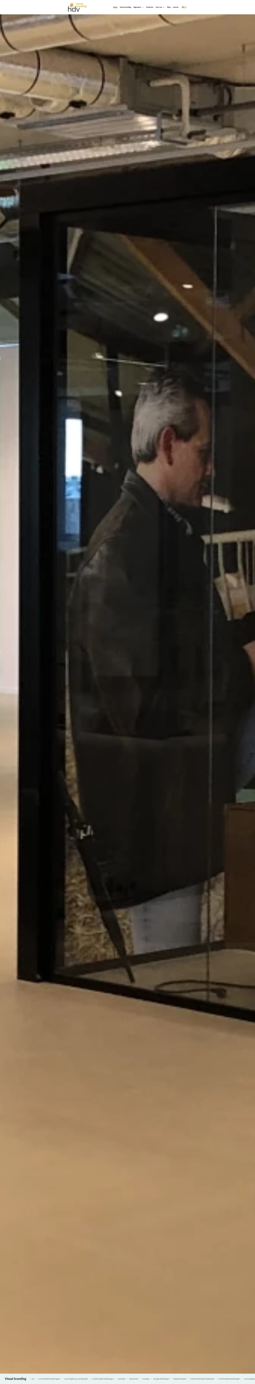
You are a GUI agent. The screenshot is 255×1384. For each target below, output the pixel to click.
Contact (175, 7)
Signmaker (137, 7)
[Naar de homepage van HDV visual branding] (77, 7)
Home (115, 7)
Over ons (159, 7)
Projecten (149, 7)
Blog (168, 7)
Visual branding (125, 7)
